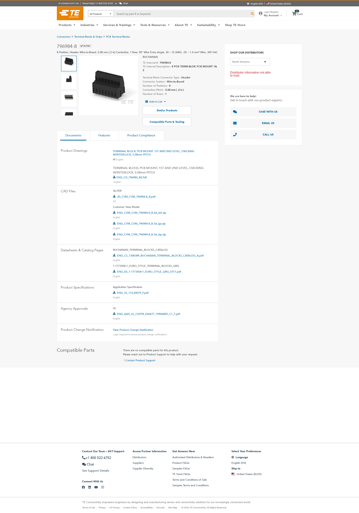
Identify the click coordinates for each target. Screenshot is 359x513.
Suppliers (138, 463)
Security (160, 507)
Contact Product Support (140, 360)
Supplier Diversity (143, 468)
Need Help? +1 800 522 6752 (97, 3)
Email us (268, 123)
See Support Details (95, 471)
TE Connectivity (70, 13)
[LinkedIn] (91, 487)
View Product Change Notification (133, 330)
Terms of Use (88, 507)
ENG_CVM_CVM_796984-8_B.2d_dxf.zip (141, 212)
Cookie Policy (130, 507)
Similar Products (167, 110)
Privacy (102, 507)
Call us (268, 134)
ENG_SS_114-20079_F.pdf (133, 292)
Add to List (155, 101)
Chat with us (268, 111)
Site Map (172, 507)
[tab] (73, 136)
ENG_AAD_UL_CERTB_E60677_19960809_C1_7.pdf (148, 314)
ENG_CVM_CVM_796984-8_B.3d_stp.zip (141, 234)
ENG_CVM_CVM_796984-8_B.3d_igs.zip (141, 223)
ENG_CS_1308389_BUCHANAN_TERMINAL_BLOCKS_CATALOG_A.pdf (160, 255)
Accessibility (146, 507)
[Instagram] (104, 487)
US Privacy (114, 507)
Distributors (139, 457)
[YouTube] (97, 487)
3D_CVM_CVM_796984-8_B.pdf (136, 196)
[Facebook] (85, 487)
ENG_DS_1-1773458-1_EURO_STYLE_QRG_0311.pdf (149, 271)
